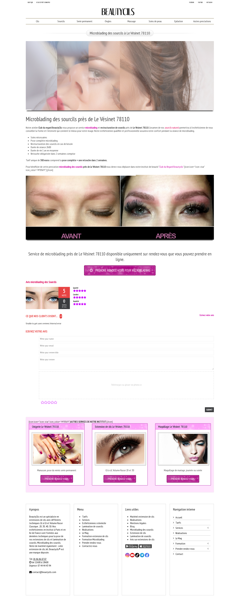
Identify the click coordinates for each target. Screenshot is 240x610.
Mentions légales (138, 523)
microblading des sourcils (71, 166)
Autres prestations (202, 21)
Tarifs (85, 516)
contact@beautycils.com (44, 572)
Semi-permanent (84, 21)
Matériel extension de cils (142, 516)
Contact (179, 554)
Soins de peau (155, 21)
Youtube (200, 2)
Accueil (179, 517)
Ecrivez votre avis (207, 315)
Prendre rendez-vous (91, 542)
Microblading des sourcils (141, 529)
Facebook (191, 2)
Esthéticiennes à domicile (94, 523)
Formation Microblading (93, 539)
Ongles (108, 21)
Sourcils (61, 21)
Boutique (30, 2)
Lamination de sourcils (92, 526)
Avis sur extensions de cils (142, 539)
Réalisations (88, 529)
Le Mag (85, 532)
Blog (132, 526)
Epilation (178, 21)
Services (86, 519)
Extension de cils (138, 532)
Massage (132, 21)
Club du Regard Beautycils (171, 166)
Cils (37, 21)
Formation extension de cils (95, 536)
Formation (180, 543)
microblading (91, 127)
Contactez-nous (89, 546)
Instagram (209, 2)
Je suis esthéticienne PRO (43, 2)
